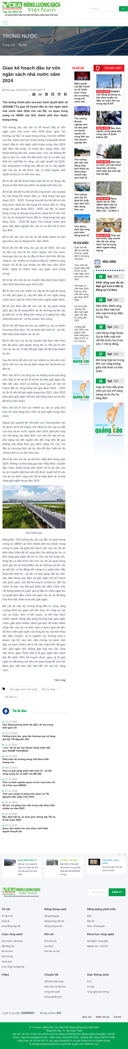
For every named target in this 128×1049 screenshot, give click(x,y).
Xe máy (90, 986)
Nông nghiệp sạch (53, 996)
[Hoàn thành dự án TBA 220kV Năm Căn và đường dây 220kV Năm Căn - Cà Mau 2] (109, 188)
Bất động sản (8, 946)
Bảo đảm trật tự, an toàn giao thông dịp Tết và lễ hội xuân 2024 (28, 818)
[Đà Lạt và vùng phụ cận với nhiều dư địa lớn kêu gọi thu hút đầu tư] (10, 864)
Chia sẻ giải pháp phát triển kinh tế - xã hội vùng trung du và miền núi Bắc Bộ (27, 772)
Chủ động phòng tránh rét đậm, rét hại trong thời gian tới (27, 726)
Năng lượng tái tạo (53, 926)
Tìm (123, 8)
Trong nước (7, 915)
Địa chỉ (86, 1016)
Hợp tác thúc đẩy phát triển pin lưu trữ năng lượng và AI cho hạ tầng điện (110, 392)
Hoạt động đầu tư (27, 860)
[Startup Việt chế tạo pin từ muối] (94, 864)
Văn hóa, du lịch (52, 951)
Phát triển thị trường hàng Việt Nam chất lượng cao (25, 761)
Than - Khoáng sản (96, 926)
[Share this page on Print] (40, 94)
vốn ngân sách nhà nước (23, 689)
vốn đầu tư (11, 696)
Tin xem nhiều (80, 243)
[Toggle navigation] (5, 24)
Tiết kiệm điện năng (53, 981)
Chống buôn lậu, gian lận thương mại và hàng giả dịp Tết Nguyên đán (28, 737)
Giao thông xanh (98, 974)
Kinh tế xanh (50, 940)
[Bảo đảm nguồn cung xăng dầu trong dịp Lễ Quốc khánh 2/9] (109, 118)
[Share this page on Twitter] (52, 94)
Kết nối (49, 934)
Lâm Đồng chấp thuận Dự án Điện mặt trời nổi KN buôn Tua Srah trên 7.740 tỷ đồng (110, 338)
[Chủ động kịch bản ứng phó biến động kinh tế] (82, 218)
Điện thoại (102, 1016)
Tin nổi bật (78, 68)
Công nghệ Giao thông (98, 991)
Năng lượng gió (51, 915)
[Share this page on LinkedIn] (59, 94)
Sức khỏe (48, 946)
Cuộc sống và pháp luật (13, 966)
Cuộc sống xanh (12, 934)
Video (5, 974)
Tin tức (22, 45)
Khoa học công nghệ (100, 934)
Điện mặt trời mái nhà (55, 986)
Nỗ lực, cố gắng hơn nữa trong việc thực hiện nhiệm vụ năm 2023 (28, 807)
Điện (89, 915)
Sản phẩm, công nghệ (110, 861)
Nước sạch (7, 961)
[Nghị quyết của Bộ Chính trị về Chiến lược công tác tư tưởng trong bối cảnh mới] (82, 75)
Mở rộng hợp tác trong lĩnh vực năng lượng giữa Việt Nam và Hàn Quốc (110, 365)
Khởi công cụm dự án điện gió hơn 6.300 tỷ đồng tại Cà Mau (110, 286)
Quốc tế (5, 921)
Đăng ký (117, 892)
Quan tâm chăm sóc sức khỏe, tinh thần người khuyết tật (25, 830)
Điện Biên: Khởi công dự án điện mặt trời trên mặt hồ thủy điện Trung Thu (109, 311)
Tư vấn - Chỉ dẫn (68, 860)
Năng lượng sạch (55, 909)
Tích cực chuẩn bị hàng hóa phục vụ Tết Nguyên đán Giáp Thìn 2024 (25, 795)
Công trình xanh (52, 991)
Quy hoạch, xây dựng (12, 940)
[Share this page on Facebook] (65, 94)
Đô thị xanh (7, 951)
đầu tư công (48, 689)
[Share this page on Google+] (46, 94)
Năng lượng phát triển (101, 909)
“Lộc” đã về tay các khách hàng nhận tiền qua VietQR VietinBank (26, 749)
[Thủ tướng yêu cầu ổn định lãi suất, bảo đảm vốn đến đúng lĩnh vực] (82, 186)
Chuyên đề (51, 974)
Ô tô (89, 981)
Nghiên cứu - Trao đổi (97, 946)
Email (117, 1016)
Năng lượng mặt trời (54, 921)
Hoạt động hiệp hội (11, 926)
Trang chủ (8, 45)
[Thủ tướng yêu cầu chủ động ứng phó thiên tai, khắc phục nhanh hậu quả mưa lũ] (82, 151)
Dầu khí (90, 921)
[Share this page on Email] (34, 94)
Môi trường (7, 956)
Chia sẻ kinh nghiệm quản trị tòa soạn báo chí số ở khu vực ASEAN (28, 784)
